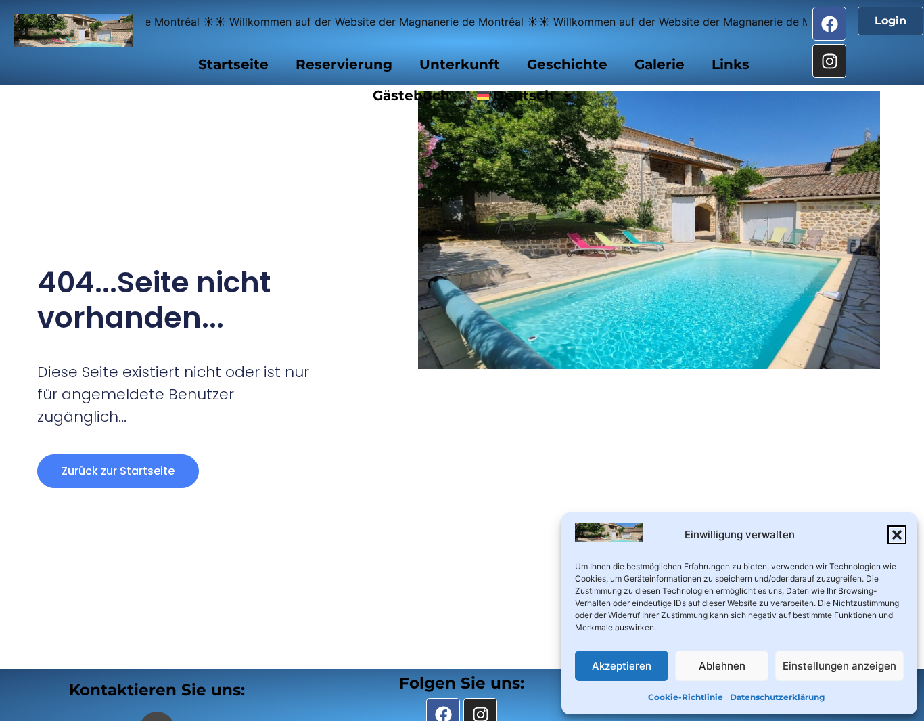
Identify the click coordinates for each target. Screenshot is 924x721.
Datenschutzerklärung (777, 697)
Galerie (659, 64)
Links (730, 64)
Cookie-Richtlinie (685, 697)
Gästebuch (411, 95)
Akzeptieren (621, 665)
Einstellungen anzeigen (839, 665)
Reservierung (344, 64)
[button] (897, 535)
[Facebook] (829, 24)
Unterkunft (459, 64)
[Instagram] (829, 61)
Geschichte (567, 64)
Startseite (233, 64)
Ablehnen (722, 665)
